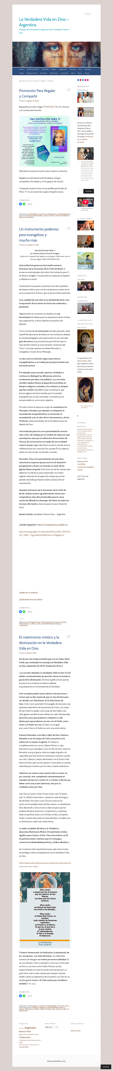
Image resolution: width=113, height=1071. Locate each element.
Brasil (30, 216)
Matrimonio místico (32, 1009)
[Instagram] (85, 80)
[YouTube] (80, 80)
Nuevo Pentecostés (47, 1009)
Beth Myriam (43, 73)
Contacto (87, 73)
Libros (80, 69)
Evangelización (63, 69)
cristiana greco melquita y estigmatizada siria (87, 164)
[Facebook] (78, 80)
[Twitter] (83, 80)
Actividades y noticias (37, 214)
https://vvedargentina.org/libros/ (52, 524)
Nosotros (22, 69)
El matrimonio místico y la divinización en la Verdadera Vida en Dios (40, 642)
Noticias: (80, 123)
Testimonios (72, 69)
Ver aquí (32, 983)
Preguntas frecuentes (32, 73)
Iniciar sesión (76, 1031)
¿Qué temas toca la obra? (30, 599)
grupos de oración (25, 1034)
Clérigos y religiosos (39, 1007)
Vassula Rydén (24, 1047)
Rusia (36, 1034)
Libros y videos (50, 216)
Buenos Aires (25, 1031)
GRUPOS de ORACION (33, 69)
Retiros (33, 1034)
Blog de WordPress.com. (56, 1061)
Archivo (73, 73)
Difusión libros (37, 216)
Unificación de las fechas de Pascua (29, 1044)
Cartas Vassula (64, 73)
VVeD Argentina (64, 214)
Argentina (30, 1027)
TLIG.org (80, 73)
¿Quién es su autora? (28, 592)
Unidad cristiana (54, 73)
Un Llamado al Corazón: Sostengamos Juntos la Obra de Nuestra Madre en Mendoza (85, 436)
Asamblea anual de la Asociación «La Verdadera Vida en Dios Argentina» (85, 431)
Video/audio (88, 69)
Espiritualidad (45, 69)
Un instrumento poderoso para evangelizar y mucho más (39, 234)
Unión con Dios (61, 1009)
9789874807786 (50, 107)
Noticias (22, 73)
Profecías (53, 69)
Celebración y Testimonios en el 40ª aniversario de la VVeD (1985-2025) (85, 442)
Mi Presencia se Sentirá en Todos (85, 139)
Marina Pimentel (62, 216)
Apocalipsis (21, 1028)
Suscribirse (88, 191)
